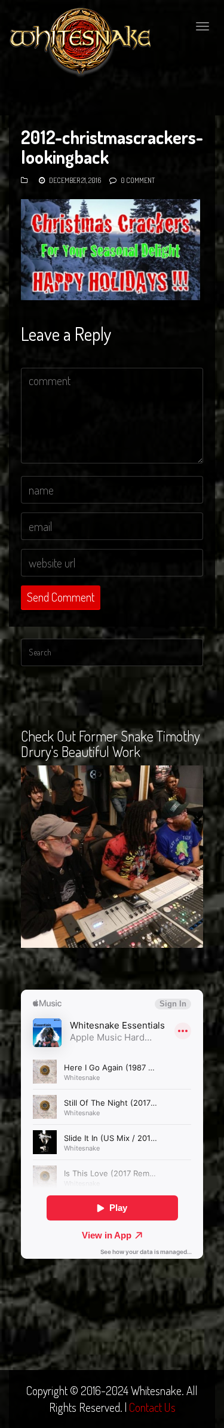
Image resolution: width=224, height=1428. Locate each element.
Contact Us (152, 1407)
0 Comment (138, 180)
